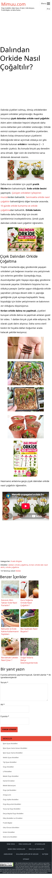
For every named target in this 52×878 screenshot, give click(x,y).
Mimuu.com (13, 4)
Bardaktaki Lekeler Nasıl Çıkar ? (9, 658)
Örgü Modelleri (8, 767)
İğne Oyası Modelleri (10, 743)
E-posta (5, 716)
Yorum (4, 682)
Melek (18, 571)
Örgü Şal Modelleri (9, 790)
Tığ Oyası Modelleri (10, 762)
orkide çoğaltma (12, 567)
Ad (3, 704)
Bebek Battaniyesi (9, 785)
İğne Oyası (11, 844)
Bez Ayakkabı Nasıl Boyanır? (29, 630)
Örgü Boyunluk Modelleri (12, 804)
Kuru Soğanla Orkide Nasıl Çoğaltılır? (27, 603)
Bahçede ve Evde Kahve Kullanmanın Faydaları (10, 631)
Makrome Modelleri (10, 837)
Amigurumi (7, 795)
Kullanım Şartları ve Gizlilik (27, 854)
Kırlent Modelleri (9, 832)
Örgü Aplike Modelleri (10, 799)
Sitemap (26, 859)
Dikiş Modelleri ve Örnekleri (12, 818)
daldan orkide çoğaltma (18, 565)
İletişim (45, 854)
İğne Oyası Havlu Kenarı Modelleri (15, 748)
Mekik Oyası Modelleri (11, 757)
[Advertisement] (26, 28)
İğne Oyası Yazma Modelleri (13, 753)
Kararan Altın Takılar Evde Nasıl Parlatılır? (9, 603)
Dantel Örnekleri (9, 781)
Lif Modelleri (7, 771)
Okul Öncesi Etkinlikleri (11, 827)
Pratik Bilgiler (16, 561)
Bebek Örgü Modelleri (11, 776)
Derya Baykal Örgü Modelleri (13, 813)
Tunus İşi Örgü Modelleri (11, 809)
